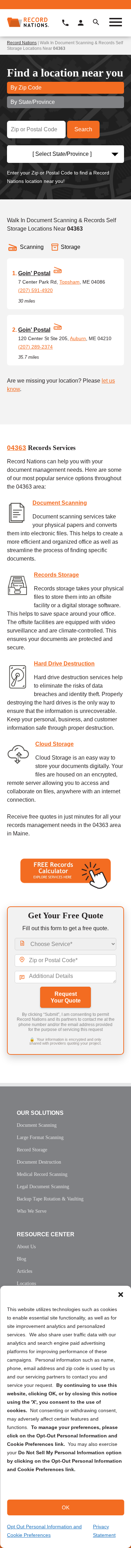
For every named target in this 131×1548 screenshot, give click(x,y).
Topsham (69, 282)
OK (66, 1507)
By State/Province (32, 102)
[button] (120, 1294)
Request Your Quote (66, 997)
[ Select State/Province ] (62, 154)
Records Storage (56, 575)
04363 (16, 447)
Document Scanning (59, 503)
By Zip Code (26, 88)
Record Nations (22, 42)
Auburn (78, 338)
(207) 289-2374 (35, 347)
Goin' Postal (34, 273)
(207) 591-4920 (35, 290)
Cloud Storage (54, 744)
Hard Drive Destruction (64, 664)
